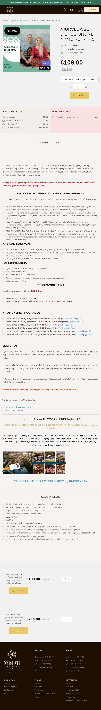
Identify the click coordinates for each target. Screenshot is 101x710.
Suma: (80, 10)
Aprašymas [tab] (44, 143)
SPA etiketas (39, 690)
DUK (6, 693)
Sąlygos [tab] (59, 143)
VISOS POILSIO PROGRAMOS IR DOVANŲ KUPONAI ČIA (50, 481)
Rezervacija (91, 10)
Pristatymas (70, 697)
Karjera (37, 697)
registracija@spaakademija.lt (18, 407)
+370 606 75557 (44, 663)
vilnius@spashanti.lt (46, 667)
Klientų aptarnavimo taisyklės (46, 693)
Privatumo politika (72, 690)
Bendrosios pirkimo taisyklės (76, 700)
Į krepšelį (80, 95)
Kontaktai (69, 686)
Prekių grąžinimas (72, 693)
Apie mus (38, 686)
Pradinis (5, 20)
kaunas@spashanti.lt (77, 667)
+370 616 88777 (75, 663)
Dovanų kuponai (10, 686)
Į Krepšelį (19, 591)
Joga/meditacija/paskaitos (20, 20)
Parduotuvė (8, 690)
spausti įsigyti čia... (75, 318)
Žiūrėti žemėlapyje (45, 670)
